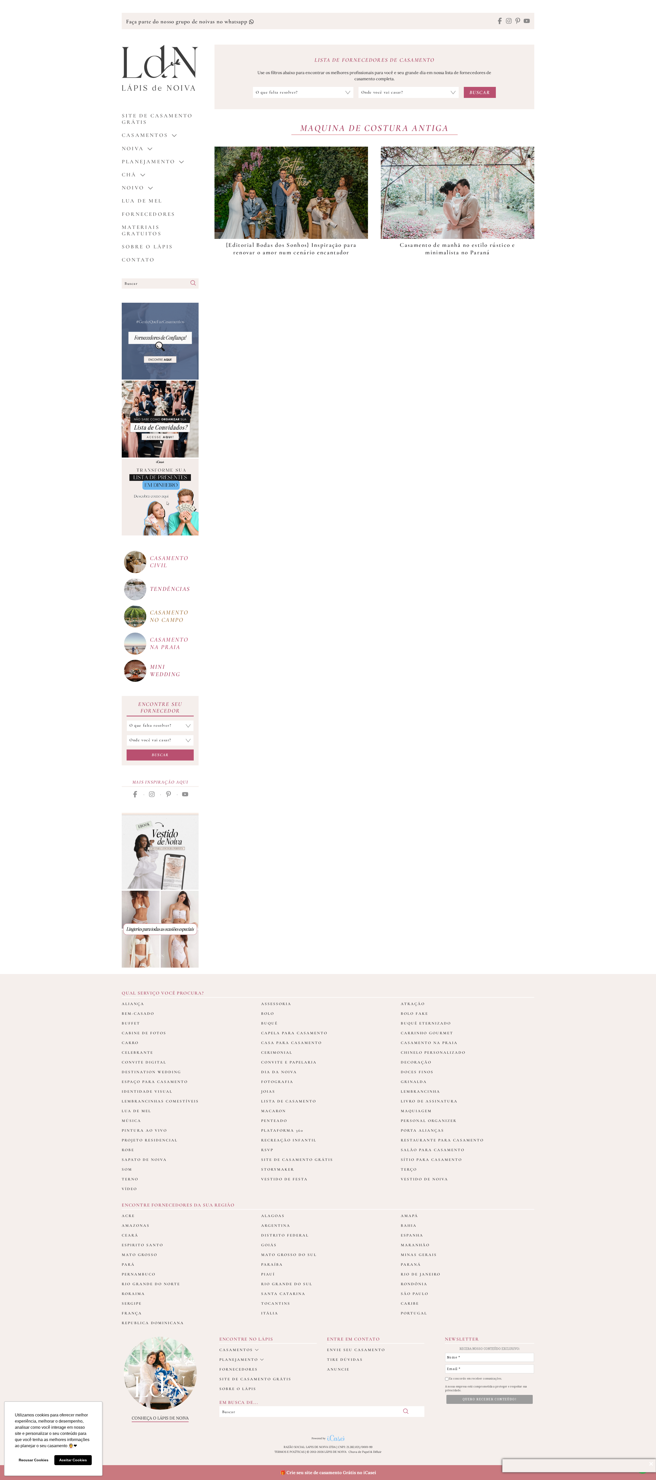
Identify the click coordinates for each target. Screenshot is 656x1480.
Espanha (412, 1235)
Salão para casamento (433, 1150)
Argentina (275, 1225)
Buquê (269, 1023)
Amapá (409, 1215)
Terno (130, 1179)
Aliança (133, 1003)
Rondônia (414, 1284)
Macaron (273, 1111)
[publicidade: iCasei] (160, 497)
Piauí (268, 1274)
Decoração (416, 1062)
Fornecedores (148, 214)
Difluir (377, 1452)
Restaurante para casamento (442, 1140)
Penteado (274, 1120)
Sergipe (132, 1303)
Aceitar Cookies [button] (73, 1460)
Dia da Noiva (279, 1072)
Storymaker (277, 1169)
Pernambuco (139, 1274)
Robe (128, 1150)
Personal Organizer (429, 1120)
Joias (268, 1091)
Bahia (409, 1225)
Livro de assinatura (429, 1101)
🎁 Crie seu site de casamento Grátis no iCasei (328, 1472)
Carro (130, 1042)
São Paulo (414, 1293)
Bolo (267, 1013)
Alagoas (273, 1215)
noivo (133, 188)
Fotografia (277, 1081)
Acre (128, 1215)
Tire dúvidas (345, 1359)
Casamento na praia (169, 643)
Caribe (410, 1303)
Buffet (131, 1023)
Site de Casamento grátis (157, 119)
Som (127, 1169)
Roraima (133, 1293)
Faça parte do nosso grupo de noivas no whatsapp (187, 21)
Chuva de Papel (359, 1452)
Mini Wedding (165, 670)
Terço (409, 1169)
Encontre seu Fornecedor (160, 707)
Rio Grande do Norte (151, 1284)
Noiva (133, 148)
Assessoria (276, 1003)
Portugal (414, 1313)
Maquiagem (416, 1111)
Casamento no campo (169, 616)
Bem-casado (138, 1013)
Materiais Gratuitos (142, 230)
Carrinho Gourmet (427, 1033)
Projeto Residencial (150, 1140)
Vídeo (129, 1189)
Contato (138, 260)
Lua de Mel (142, 201)
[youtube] (527, 21)
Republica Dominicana (153, 1323)
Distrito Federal (285, 1235)
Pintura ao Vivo (144, 1130)
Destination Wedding (151, 1072)
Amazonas (136, 1225)
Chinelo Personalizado (433, 1052)
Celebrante (137, 1052)
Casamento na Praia (429, 1042)
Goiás (269, 1245)
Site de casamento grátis (255, 1379)
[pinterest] (518, 21)
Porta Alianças (422, 1130)
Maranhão (415, 1245)
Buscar (160, 754)
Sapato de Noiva (144, 1159)
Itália (269, 1313)
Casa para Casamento (291, 1042)
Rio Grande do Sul (286, 1284)
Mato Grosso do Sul (289, 1254)
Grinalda (414, 1081)
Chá (129, 174)
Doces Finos (417, 1072)
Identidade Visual (147, 1091)
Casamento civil (169, 561)
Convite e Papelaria (289, 1062)
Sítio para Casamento (431, 1159)
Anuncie (338, 1369)
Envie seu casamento (356, 1349)
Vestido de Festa (284, 1179)
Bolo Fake (414, 1013)
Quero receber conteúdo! (490, 1399)
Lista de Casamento (288, 1101)
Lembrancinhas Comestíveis (160, 1101)
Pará (128, 1264)
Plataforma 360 (282, 1130)
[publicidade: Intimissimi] (160, 929)
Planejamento (148, 161)
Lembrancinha (420, 1091)
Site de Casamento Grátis (297, 1159)
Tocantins (275, 1303)
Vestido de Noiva (424, 1179)
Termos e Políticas (289, 1452)
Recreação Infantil (288, 1140)
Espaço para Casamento (155, 1081)
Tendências (170, 589)
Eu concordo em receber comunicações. (475, 1378)
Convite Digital (144, 1062)
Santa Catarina (283, 1293)
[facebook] (500, 21)
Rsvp (267, 1150)
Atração (413, 1003)
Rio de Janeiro (420, 1274)
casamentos (145, 135)
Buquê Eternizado (426, 1023)
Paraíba (272, 1264)
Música (131, 1120)
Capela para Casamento (294, 1033)
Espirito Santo (142, 1245)
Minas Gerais (419, 1254)
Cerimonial (276, 1052)
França (132, 1313)
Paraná (411, 1264)
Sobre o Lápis (147, 247)
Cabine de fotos (144, 1033)
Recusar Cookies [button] (33, 1460)
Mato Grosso (139, 1254)
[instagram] (509, 21)
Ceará (130, 1235)
